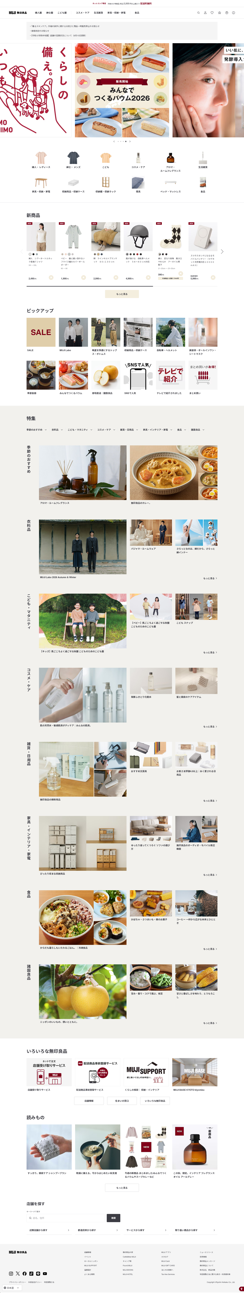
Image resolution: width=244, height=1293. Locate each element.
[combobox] (12, 1288)
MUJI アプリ (166, 1252)
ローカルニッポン (91, 1261)
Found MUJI (127, 1265)
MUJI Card (165, 1261)
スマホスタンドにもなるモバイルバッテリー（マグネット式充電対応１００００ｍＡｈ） (202, 260)
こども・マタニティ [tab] (78, 429)
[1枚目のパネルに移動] (118, 141)
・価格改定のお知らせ (39, 30)
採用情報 (203, 1256)
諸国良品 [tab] (195, 429)
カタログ (164, 1256)
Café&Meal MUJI (129, 1256)
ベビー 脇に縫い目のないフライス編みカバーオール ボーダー (74, 263)
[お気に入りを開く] (212, 12)
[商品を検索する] (198, 12)
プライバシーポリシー (17, 1282)
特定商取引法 (49, 1282)
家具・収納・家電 (116, 12)
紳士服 (49, 12)
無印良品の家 (128, 1252)
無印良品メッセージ (207, 1261)
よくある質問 (89, 1274)
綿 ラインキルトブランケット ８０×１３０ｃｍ (105, 260)
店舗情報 (87, 1252)
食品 (137, 12)
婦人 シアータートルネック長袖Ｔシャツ (40, 261)
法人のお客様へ (167, 1270)
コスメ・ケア (82, 12)
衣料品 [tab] (55, 429)
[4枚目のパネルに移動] (126, 141)
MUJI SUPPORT (90, 1265)
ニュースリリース (206, 1252)
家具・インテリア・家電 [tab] (155, 429)
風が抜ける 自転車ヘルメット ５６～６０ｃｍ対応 (138, 260)
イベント (87, 1256)
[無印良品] (18, 1252)
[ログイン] (205, 12)
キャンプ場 (127, 1261)
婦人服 (38, 12)
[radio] (30, 254)
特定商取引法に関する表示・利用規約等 (215, 1274)
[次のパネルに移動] (130, 141)
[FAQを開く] (226, 12)
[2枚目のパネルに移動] (120, 141)
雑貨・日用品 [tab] (127, 429)
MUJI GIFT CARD (168, 1265)
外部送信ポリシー (35, 1282)
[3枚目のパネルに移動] (123, 141)
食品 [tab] (179, 429)
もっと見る (209, 578)
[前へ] (20, 251)
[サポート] (233, 12)
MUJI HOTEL (128, 1274)
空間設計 (87, 1270)
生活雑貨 (98, 12)
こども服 (62, 12)
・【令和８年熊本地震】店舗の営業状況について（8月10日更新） (58, 35)
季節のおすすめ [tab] (34, 429)
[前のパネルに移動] (114, 141)
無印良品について (206, 1265)
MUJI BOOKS (128, 1270)
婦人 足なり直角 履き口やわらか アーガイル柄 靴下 (170, 263)
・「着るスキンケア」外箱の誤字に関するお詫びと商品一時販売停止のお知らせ (64, 26)
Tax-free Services (168, 1274)
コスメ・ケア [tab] (104, 429)
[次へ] (223, 251)
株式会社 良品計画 (207, 1270)
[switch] (51, 277)
